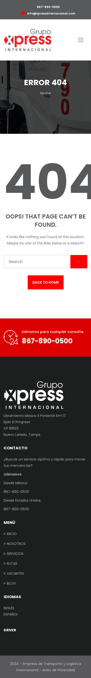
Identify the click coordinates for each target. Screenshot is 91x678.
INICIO (12, 533)
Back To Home (46, 282)
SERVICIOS (15, 553)
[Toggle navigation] (80, 40)
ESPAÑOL (11, 614)
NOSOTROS (16, 543)
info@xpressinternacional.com (51, 13)
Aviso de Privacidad (58, 670)
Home (45, 93)
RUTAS (12, 563)
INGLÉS (9, 608)
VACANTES (15, 573)
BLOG (11, 583)
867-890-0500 (48, 7)
